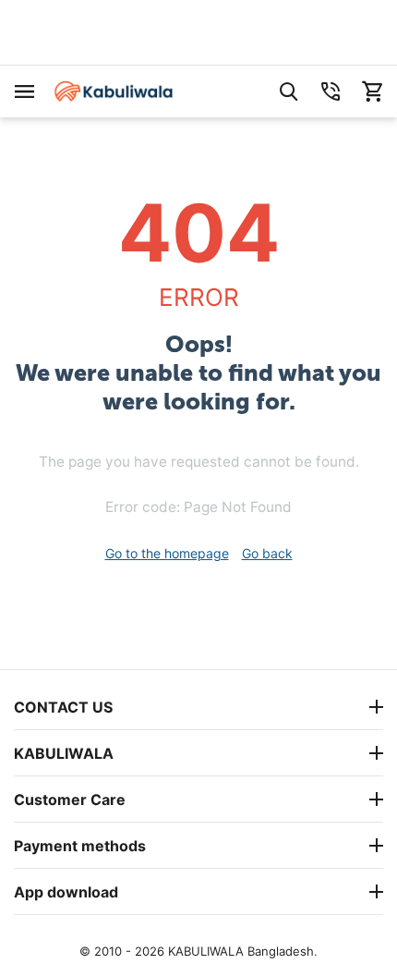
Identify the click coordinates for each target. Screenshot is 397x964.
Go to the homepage (167, 553)
